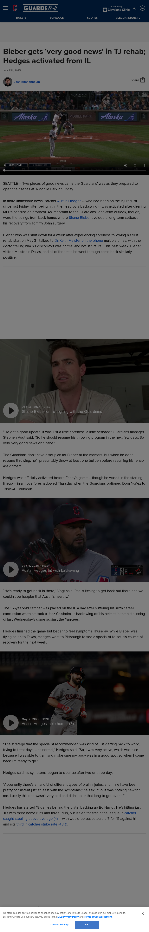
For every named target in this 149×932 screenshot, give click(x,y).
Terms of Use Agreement (98, 916)
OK (87, 924)
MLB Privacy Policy (68, 916)
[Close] (143, 913)
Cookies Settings (59, 924)
